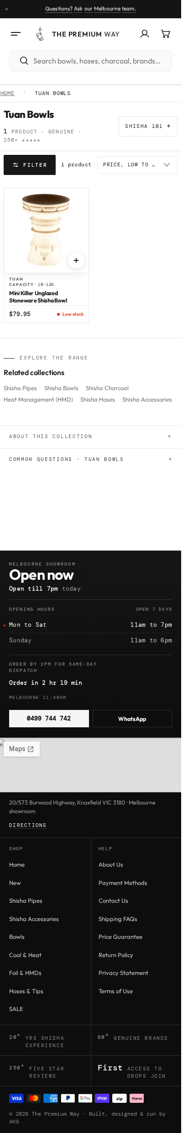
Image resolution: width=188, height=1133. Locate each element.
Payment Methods (123, 882)
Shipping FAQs (118, 918)
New (15, 882)
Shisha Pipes (20, 388)
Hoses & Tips (26, 991)
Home (7, 93)
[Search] (20, 61)
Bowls (17, 936)
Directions (28, 825)
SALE (16, 1008)
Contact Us (113, 900)
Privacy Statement (123, 972)
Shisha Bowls (61, 388)
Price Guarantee (120, 936)
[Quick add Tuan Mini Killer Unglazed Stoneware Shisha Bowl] (76, 260)
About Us (111, 864)
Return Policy (116, 954)
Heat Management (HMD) (38, 399)
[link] (90, 9)
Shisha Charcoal (107, 388)
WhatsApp (132, 718)
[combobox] (101, 61)
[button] (15, 34)
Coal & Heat (25, 954)
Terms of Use (116, 991)
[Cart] (166, 34)
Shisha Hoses (97, 399)
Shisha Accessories (147, 399)
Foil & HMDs (25, 972)
